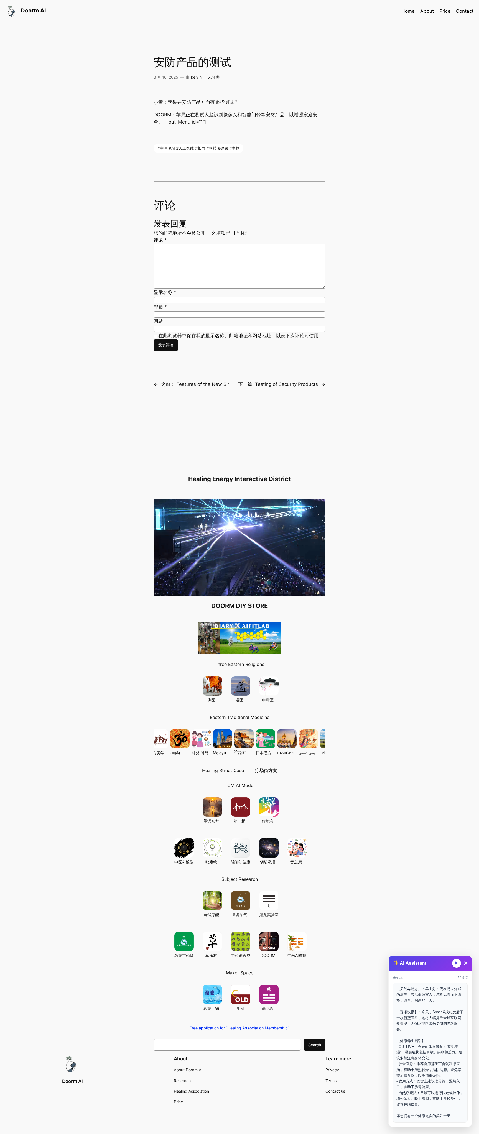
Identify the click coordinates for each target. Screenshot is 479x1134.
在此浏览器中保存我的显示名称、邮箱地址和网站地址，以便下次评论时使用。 (240, 335)
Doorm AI (72, 1081)
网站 (158, 321)
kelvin (196, 77)
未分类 (214, 77)
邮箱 (160, 307)
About (427, 11)
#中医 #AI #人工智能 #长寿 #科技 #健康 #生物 (198, 148)
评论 (160, 240)
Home (408, 11)
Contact (464, 11)
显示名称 (165, 292)
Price (444, 11)
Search (314, 1044)
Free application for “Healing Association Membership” (239, 1027)
